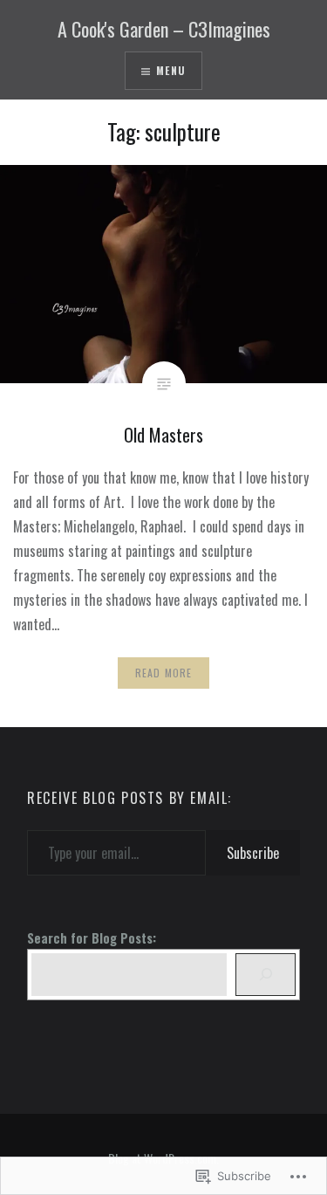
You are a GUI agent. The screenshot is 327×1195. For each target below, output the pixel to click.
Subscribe (253, 852)
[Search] (265, 974)
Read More (164, 672)
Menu (171, 70)
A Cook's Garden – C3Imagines (164, 29)
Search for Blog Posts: (91, 938)
